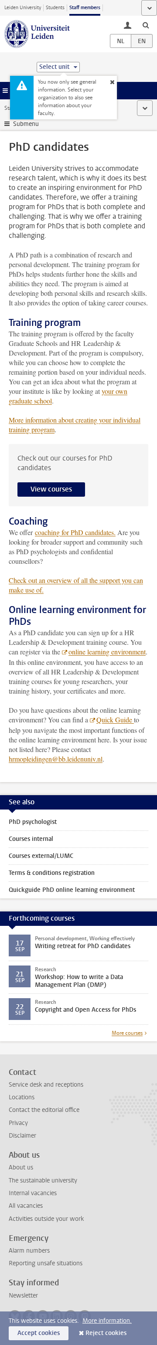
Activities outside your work (46, 1219)
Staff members (84, 7)
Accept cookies (38, 1333)
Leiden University (22, 7)
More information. (107, 1321)
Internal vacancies (33, 1193)
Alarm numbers (29, 1251)
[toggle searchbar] (146, 25)
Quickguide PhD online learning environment (72, 890)
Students (55, 7)
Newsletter (23, 1295)
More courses (127, 1033)
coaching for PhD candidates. (75, 532)
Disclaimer (22, 1136)
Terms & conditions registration (52, 873)
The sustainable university (43, 1180)
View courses (51, 489)
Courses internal (31, 839)
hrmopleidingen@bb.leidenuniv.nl (55, 758)
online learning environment (107, 651)
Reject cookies (105, 1333)
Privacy (18, 1123)
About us (21, 1167)
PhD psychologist (33, 822)
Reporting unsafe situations (45, 1263)
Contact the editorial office (44, 1110)
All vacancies (26, 1206)
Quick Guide (115, 719)
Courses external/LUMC (41, 856)
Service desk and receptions (46, 1085)
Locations (21, 1097)
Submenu (26, 124)
